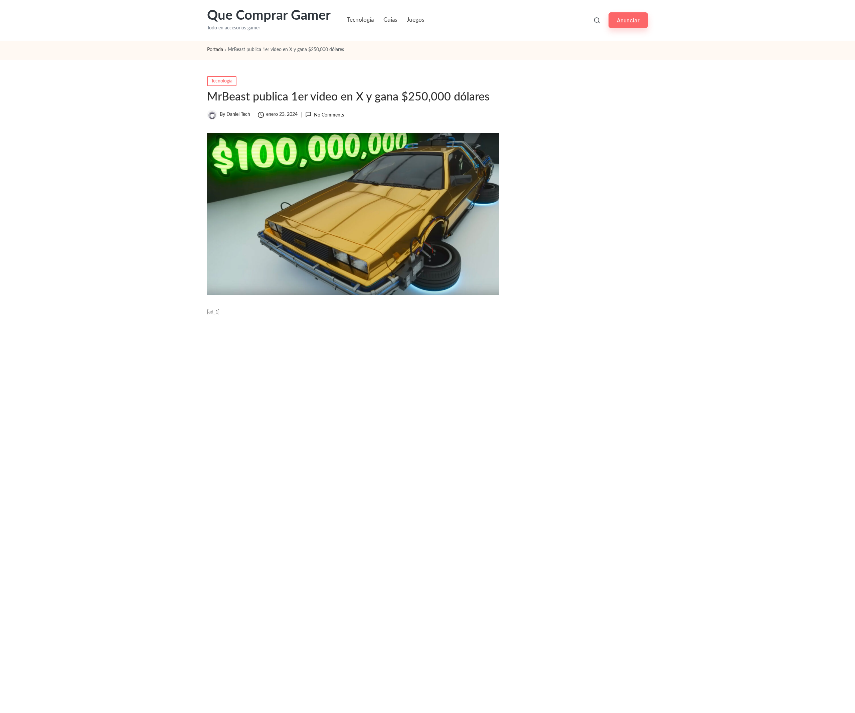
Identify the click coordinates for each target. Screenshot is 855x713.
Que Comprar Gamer (269, 15)
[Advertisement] (353, 579)
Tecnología (221, 81)
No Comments (329, 115)
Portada (215, 49)
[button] (628, 20)
